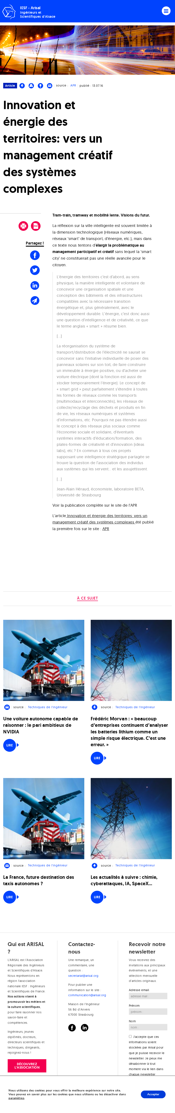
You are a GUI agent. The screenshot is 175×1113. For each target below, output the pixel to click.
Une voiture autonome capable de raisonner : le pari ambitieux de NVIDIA (40, 725)
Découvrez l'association (27, 1066)
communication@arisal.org (87, 995)
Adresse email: (139, 990)
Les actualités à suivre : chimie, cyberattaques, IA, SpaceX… (124, 880)
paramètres (16, 1098)
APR (73, 85)
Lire (9, 745)
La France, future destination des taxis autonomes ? (38, 880)
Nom (132, 1021)
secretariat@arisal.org (83, 976)
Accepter (153, 1094)
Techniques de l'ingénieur (47, 707)
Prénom (134, 1006)
